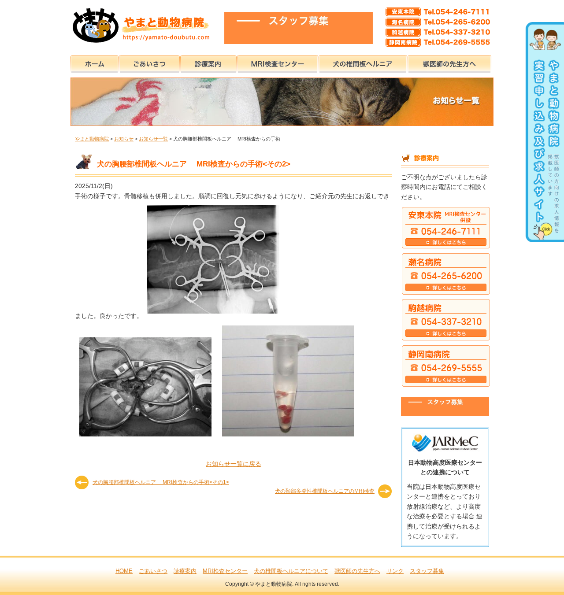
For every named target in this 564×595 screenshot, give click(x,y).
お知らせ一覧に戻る (233, 463)
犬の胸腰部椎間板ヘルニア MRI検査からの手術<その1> (161, 482)
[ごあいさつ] (149, 62)
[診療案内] (208, 62)
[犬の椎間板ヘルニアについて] (363, 62)
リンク (395, 571)
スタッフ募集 (427, 571)
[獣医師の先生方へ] (449, 62)
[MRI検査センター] (277, 62)
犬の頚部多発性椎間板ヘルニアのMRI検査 (325, 491)
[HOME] (94, 62)
